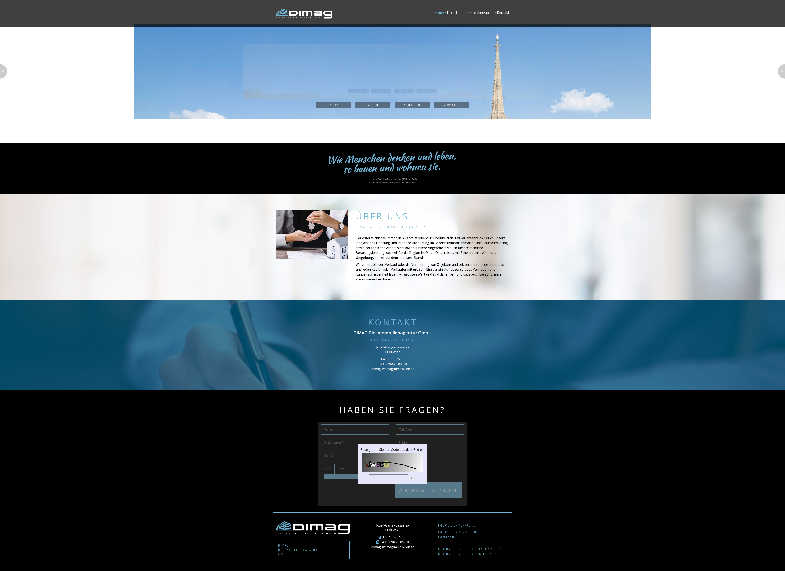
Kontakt (503, 12)
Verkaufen (422, 122)
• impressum (446, 537)
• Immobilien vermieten (456, 532)
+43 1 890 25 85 (392, 359)
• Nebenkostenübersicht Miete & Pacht (468, 554)
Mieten (362, 122)
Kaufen (302, 122)
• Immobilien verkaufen (456, 525)
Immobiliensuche (480, 12)
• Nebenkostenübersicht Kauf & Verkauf (470, 549)
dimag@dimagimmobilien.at (392, 369)
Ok (413, 478)
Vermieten (482, 122)
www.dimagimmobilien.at (392, 340)
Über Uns (454, 12)
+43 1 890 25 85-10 (392, 364)
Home (439, 12)
